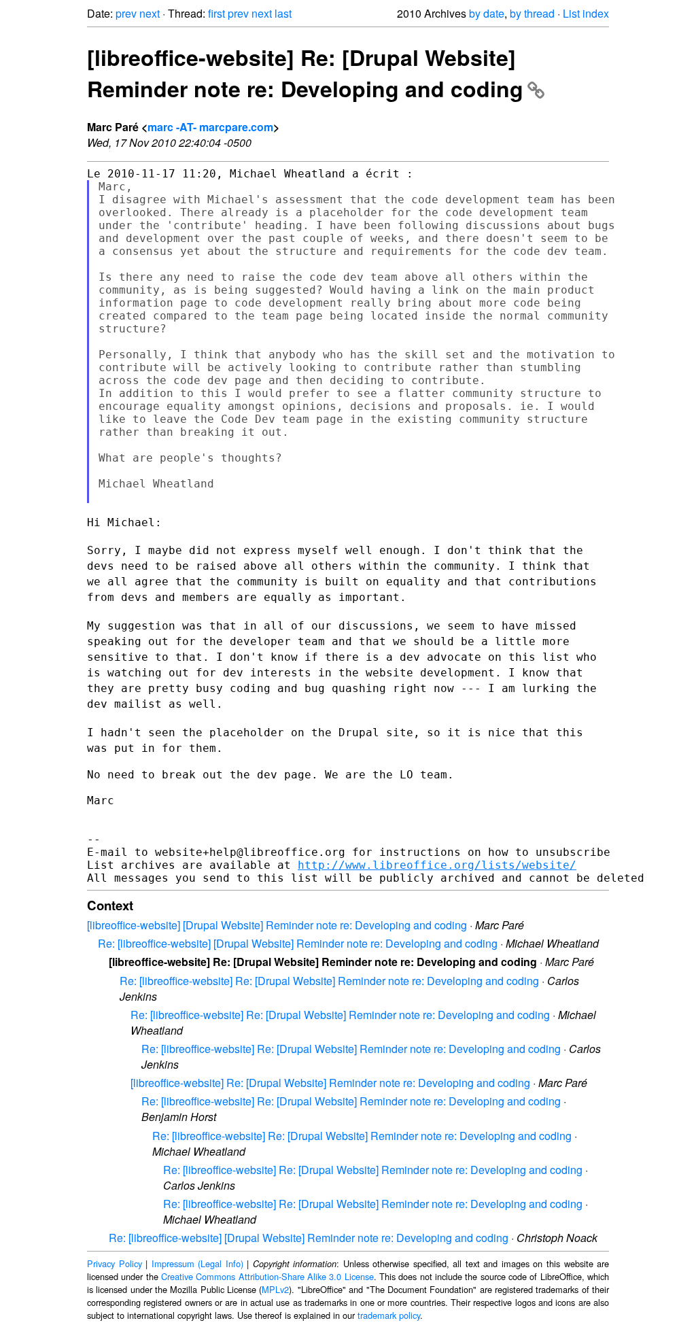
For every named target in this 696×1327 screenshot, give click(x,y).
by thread (532, 13)
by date (486, 13)
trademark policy (389, 1315)
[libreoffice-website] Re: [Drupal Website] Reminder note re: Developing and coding (305, 72)
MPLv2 (275, 1289)
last (283, 13)
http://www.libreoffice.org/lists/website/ (437, 865)
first (216, 13)
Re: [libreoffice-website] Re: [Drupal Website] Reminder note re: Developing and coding (329, 980)
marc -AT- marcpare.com (210, 127)
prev (126, 13)
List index (586, 13)
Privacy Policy (114, 1263)
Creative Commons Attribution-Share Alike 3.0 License (267, 1276)
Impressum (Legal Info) (197, 1263)
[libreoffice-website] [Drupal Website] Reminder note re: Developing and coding (277, 925)
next (149, 13)
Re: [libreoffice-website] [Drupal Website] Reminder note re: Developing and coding (298, 943)
